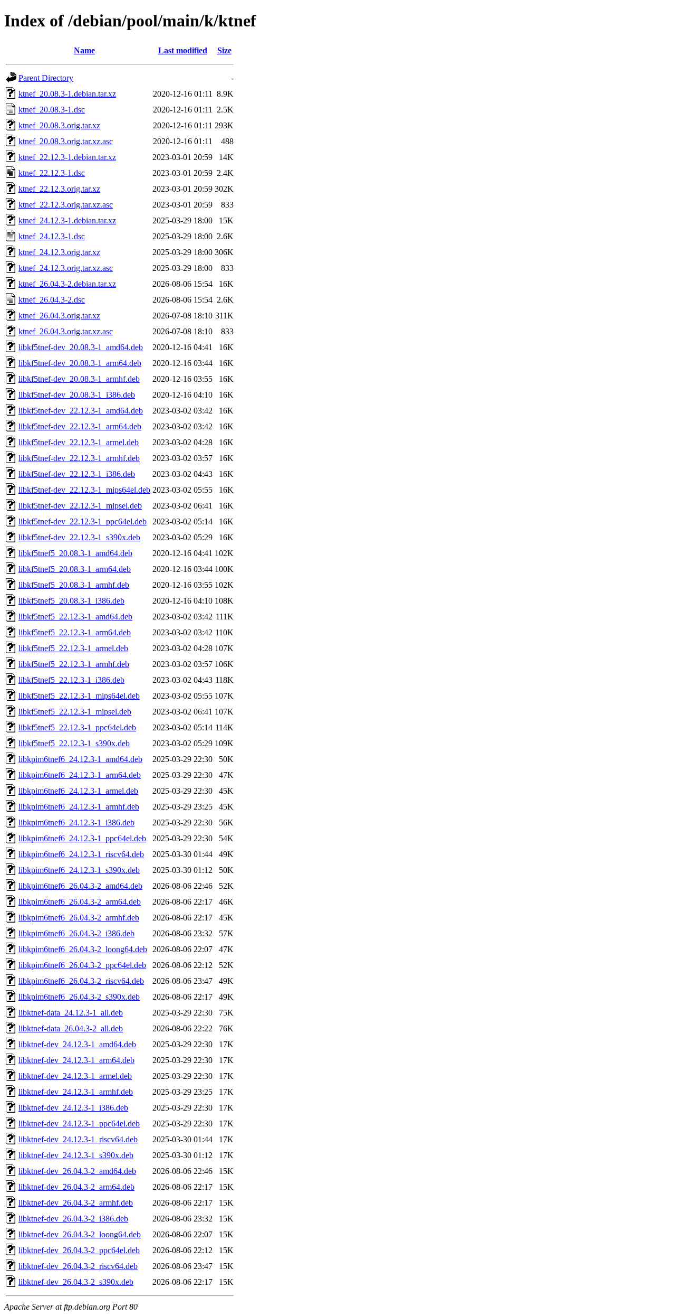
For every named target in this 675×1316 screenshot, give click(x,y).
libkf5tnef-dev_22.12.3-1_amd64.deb (80, 410)
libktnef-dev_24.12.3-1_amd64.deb (77, 1044)
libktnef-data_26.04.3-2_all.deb (70, 1028)
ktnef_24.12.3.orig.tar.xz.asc (65, 268)
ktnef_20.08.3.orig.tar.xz (59, 125)
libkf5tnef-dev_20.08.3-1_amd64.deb (80, 347)
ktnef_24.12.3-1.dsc (51, 236)
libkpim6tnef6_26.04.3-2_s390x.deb (79, 996)
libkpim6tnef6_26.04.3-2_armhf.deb (78, 917)
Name (84, 50)
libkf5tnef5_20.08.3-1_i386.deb (71, 600)
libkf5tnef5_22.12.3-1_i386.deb (71, 679)
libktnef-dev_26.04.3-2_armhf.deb (75, 1202)
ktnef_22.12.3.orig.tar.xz (59, 188)
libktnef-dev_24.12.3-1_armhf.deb (75, 1091)
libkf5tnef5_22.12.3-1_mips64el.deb (79, 695)
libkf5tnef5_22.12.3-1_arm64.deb (74, 632)
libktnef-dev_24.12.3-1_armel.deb (75, 1075)
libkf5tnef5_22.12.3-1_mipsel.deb (74, 711)
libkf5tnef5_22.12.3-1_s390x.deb (74, 743)
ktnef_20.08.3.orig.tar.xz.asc (65, 141)
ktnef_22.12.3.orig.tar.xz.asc (65, 204)
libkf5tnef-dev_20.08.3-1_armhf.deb (79, 378)
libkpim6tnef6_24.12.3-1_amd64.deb (80, 759)
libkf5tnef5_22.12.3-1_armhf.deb (73, 664)
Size (224, 50)
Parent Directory (45, 77)
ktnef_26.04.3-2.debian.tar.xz (67, 283)
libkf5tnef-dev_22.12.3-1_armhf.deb (79, 458)
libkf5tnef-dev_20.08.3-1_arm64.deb (79, 363)
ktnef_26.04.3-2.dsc (51, 299)
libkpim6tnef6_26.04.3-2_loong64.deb (82, 949)
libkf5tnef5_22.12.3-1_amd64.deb (75, 616)
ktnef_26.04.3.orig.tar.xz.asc (65, 331)
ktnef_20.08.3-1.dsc (51, 109)
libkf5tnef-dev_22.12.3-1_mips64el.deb (84, 489)
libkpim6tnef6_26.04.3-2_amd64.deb (80, 885)
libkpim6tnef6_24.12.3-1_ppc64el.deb (82, 838)
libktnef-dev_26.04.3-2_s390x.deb (75, 1281)
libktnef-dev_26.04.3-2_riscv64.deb (78, 1266)
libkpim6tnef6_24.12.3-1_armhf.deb (78, 806)
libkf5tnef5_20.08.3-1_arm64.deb (74, 569)
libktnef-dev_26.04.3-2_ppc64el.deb (79, 1250)
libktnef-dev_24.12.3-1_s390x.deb (75, 1155)
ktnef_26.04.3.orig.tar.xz (59, 315)
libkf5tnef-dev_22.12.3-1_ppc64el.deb (82, 521)
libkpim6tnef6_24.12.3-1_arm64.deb (79, 774)
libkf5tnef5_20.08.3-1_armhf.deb (73, 584)
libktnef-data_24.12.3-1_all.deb (70, 1012)
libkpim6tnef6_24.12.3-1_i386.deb (76, 822)
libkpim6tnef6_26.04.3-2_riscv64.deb (81, 980)
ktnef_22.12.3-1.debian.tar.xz (67, 157)
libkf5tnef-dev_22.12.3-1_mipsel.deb (80, 505)
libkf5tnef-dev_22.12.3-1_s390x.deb (79, 537)
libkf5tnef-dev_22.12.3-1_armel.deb (78, 442)
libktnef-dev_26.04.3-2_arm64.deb (76, 1186)
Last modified (182, 50)
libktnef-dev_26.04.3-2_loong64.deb (79, 1234)
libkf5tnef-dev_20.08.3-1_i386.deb (76, 394)
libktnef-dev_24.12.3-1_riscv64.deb (78, 1139)
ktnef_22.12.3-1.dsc (51, 172)
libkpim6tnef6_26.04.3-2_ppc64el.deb (82, 965)
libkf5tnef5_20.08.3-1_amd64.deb (75, 553)
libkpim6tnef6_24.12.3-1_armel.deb (78, 790)
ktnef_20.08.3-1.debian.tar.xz (67, 93)
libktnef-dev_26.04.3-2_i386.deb (73, 1218)
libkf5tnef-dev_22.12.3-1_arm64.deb (79, 426)
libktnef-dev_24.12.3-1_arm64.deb (76, 1060)
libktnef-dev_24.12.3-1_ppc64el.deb (79, 1123)
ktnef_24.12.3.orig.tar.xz (59, 252)
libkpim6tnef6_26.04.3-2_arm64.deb (79, 901)
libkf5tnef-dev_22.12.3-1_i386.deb (76, 473)
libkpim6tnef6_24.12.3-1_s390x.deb (79, 870)
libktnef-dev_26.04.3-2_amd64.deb (77, 1171)
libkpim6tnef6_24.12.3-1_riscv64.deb (81, 854)
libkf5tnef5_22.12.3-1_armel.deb (73, 648)
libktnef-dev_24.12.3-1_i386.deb (73, 1107)
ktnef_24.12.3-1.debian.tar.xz (67, 220)
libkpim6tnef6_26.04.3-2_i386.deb (76, 933)
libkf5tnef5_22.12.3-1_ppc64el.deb (77, 727)
